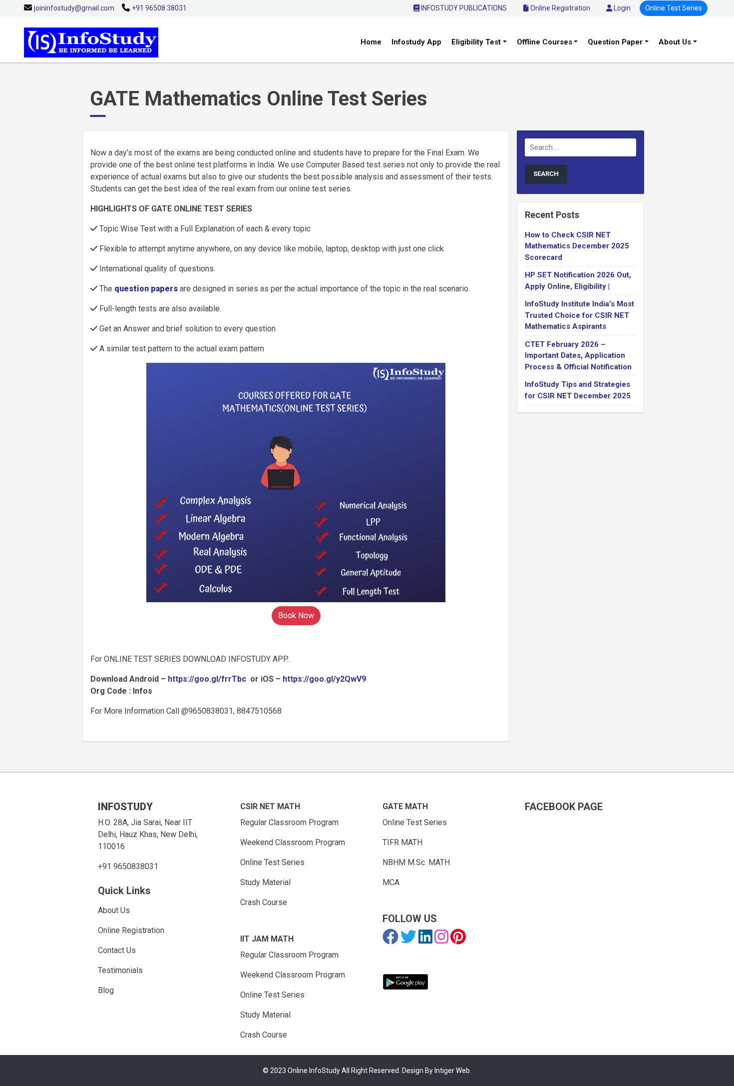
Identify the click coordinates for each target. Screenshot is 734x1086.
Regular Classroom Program (289, 822)
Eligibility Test (476, 41)
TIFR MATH (402, 842)
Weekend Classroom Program (292, 842)
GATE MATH (405, 806)
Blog (106, 990)
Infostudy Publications (463, 8)
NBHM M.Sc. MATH (416, 862)
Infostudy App (416, 41)
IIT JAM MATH (267, 939)
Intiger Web (452, 1071)
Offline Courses (544, 41)
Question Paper (615, 41)
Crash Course (263, 902)
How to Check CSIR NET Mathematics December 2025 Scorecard (577, 246)
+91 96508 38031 (159, 8)
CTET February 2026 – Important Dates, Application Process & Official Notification (578, 355)
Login (621, 8)
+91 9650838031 (128, 866)
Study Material (265, 882)
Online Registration (559, 8)
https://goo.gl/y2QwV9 (324, 679)
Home (371, 41)
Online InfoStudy (315, 1071)
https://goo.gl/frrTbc (207, 679)
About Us (675, 41)
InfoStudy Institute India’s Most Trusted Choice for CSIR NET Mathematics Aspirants (579, 315)
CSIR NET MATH (270, 806)
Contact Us (117, 950)
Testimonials (120, 970)
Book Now (296, 615)
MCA (390, 882)
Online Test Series (673, 8)
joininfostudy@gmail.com (74, 8)
